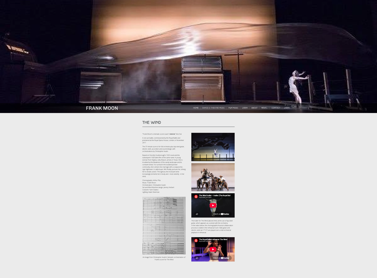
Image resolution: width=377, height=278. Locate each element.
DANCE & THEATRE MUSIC (213, 108)
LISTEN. (287, 108)
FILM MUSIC (233, 108)
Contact (276, 108)
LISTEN (245, 108)
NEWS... (264, 108)
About (254, 108)
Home (196, 108)
